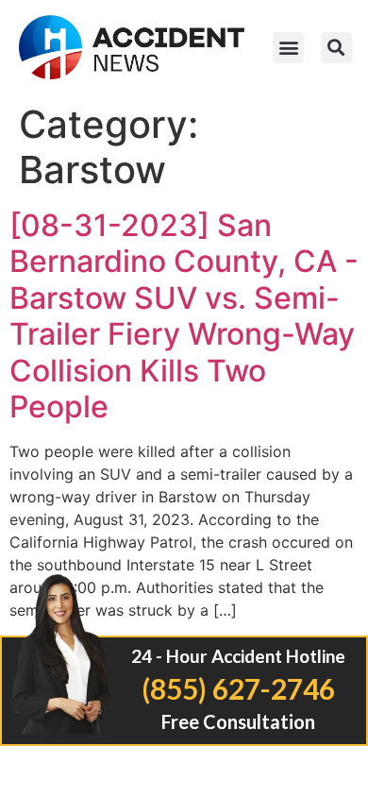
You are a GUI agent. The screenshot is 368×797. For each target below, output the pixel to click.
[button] (288, 47)
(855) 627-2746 (238, 688)
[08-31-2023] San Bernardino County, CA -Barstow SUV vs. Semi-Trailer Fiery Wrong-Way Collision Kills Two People (184, 316)
